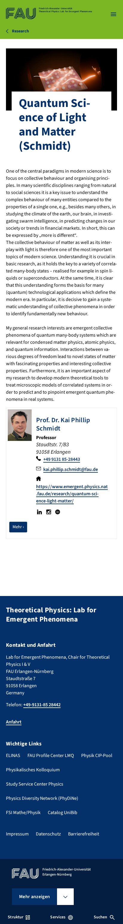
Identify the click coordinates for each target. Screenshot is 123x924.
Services (57, 917)
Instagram (48, 512)
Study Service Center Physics (34, 784)
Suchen (100, 917)
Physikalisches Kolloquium (33, 770)
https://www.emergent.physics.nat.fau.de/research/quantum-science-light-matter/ (72, 493)
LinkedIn (39, 512)
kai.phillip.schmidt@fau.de (70, 469)
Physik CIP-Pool (96, 755)
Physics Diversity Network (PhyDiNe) (42, 798)
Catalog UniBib (62, 812)
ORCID (57, 512)
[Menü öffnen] (113, 14)
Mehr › (20, 527)
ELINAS (13, 755)
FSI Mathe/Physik (23, 812)
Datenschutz (48, 834)
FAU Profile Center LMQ (50, 755)
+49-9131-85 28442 (42, 704)
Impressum (17, 834)
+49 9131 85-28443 (61, 459)
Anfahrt (13, 722)
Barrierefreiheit (83, 834)
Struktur (15, 917)
